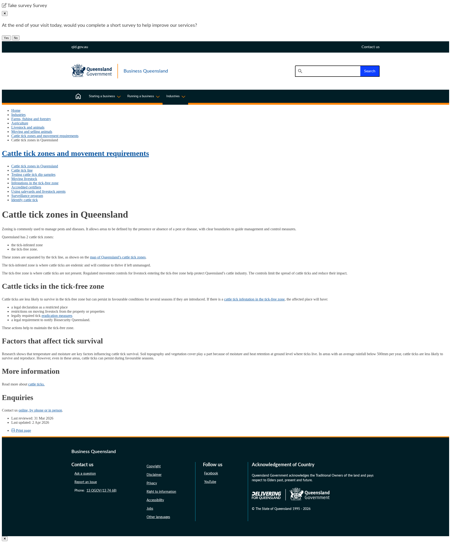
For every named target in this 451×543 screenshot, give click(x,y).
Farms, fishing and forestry (31, 119)
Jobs (150, 508)
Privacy (152, 483)
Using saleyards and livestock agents (38, 191)
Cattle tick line (22, 170)
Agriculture (19, 123)
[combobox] (327, 71)
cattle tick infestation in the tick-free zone (254, 299)
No (16, 38)
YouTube (210, 482)
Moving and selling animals (31, 132)
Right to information (161, 491)
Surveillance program (27, 196)
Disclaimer (154, 475)
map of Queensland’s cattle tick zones (118, 257)
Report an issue (85, 482)
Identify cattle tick (24, 200)
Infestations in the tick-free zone (34, 183)
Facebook (211, 473)
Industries (18, 115)
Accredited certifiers (26, 187)
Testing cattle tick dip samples (33, 175)
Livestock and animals (27, 127)
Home (15, 110)
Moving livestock (24, 179)
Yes (6, 38)
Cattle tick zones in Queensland (34, 166)
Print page (23, 430)
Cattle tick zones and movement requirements (44, 136)
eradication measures (57, 316)
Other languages (158, 517)
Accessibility (155, 500)
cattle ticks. (36, 384)
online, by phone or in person (40, 410)
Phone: (95, 490)
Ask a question (85, 473)
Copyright (154, 466)
